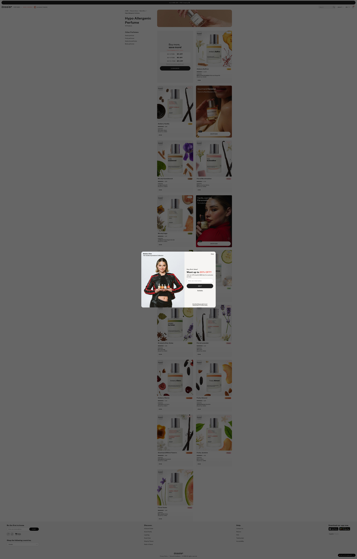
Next (200, 286)
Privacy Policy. (204, 305)
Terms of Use (195, 305)
